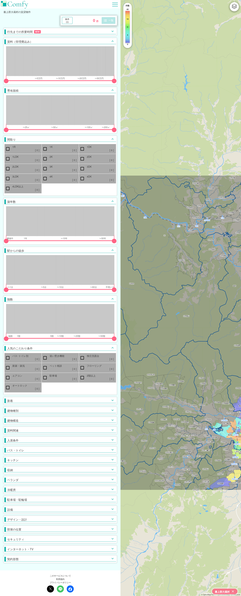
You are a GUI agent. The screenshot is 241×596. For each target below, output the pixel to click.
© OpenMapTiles (208, 594)
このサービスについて (60, 575)
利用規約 (60, 578)
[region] (180, 298)
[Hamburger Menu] (115, 4)
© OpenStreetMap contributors (227, 594)
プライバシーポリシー (60, 582)
